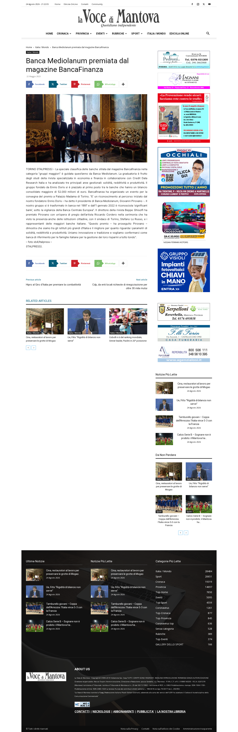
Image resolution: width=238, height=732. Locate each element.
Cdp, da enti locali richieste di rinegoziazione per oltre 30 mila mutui (119, 286)
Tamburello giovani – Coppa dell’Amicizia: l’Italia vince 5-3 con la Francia (194, 420)
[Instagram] (198, 4)
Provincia (82, 33)
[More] (123, 84)
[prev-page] (28, 348)
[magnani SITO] (184, 88)
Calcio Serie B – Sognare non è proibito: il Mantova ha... (199, 519)
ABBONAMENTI (123, 711)
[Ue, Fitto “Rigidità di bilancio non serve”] (87, 321)
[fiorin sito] (184, 340)
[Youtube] (209, 4)
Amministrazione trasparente (197, 728)
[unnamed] (184, 361)
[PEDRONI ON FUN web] (184, 67)
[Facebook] (192, 4)
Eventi (100, 33)
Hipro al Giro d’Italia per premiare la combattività (53, 284)
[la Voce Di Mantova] (119, 18)
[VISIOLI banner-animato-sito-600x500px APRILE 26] (184, 291)
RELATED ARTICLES (38, 301)
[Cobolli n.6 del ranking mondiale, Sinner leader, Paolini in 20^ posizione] (128, 321)
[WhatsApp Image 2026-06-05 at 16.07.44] (184, 243)
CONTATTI (82, 711)
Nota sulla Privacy (129, 728)
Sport (135, 33)
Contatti (84, 4)
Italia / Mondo (156, 33)
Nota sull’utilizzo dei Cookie (166, 728)
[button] (208, 34)
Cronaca (62, 33)
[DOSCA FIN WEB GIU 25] (184, 195)
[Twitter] (203, 4)
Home (57, 4)
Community (97, 4)
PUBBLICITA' (145, 711)
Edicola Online (179, 33)
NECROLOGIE (101, 711)
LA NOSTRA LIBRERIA (171, 711)
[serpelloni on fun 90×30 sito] (184, 319)
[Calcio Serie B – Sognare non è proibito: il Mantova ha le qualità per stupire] (164, 439)
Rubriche (118, 33)
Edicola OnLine (71, 4)
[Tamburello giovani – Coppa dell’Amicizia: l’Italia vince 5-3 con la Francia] (164, 421)
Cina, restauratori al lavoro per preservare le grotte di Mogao (169, 486)
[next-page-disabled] (34, 348)
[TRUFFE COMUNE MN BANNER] (184, 141)
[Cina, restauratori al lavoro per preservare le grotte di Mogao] (45, 321)
